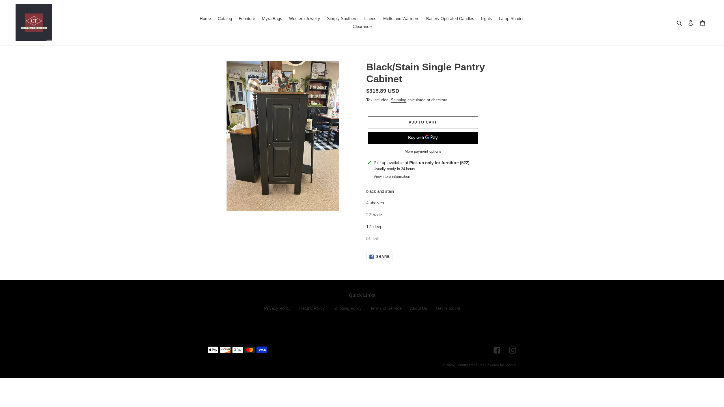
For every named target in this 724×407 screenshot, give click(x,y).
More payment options (423, 151)
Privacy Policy (277, 308)
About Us (418, 308)
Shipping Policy (347, 308)
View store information (392, 176)
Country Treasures (470, 365)
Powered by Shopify (500, 365)
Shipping (398, 100)
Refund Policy (312, 308)
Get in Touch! (448, 308)
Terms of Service (386, 308)
